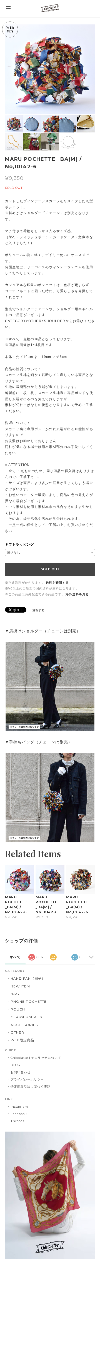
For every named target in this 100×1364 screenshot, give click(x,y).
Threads (17, 1121)
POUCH (18, 1009)
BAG (15, 994)
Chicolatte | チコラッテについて (36, 1058)
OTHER (17, 1032)
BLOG (15, 1065)
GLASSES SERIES (26, 1017)
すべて (15, 957)
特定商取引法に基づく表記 (31, 1087)
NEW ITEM (20, 986)
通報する (38, 610)
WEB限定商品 (22, 1040)
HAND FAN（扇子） (28, 978)
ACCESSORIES (24, 1025)
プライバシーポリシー (27, 1079)
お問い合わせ (21, 1072)
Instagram (19, 1107)
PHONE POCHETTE (29, 1001)
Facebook (19, 1114)
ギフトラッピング (19, 544)
